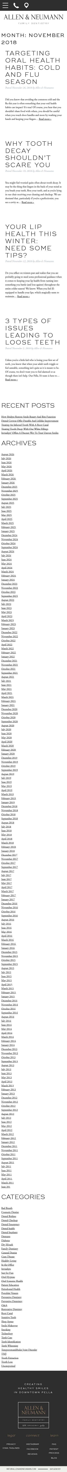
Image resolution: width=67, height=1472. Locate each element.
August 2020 (7, 725)
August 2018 (7, 822)
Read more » (45, 119)
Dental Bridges (8, 1216)
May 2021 (6, 689)
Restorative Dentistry (11, 1309)
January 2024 (8, 580)
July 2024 (6, 555)
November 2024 (9, 539)
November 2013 (9, 1053)
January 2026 (8, 483)
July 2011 (6, 1166)
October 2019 (8, 766)
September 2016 (9, 915)
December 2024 (9, 535)
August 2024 (7, 551)
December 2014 (9, 1000)
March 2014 (7, 1037)
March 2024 (7, 571)
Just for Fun (7, 1273)
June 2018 (6, 830)
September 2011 (9, 1158)
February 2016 (8, 944)
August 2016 (7, 920)
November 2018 (9, 810)
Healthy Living (8, 1261)
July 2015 (6, 972)
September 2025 (9, 499)
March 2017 (7, 891)
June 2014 (6, 1025)
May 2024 (6, 563)
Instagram (32, 1444)
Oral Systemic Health (12, 1281)
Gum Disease (7, 1256)
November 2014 (9, 1005)
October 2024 (8, 543)
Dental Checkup (9, 1220)
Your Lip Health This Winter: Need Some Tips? (31, 241)
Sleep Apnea (7, 1321)
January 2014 (8, 1045)
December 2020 (9, 709)
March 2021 (7, 697)
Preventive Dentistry (11, 1297)
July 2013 (6, 1069)
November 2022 (9, 636)
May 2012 (6, 1126)
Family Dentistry (9, 1248)
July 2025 (6, 507)
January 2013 (8, 1093)
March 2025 (7, 523)
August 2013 (7, 1065)
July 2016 (6, 924)
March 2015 (7, 988)
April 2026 (6, 470)
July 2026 (6, 458)
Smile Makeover (9, 1325)
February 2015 (8, 992)
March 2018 (7, 843)
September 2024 (9, 547)
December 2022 (9, 632)
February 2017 (8, 895)
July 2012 (6, 1118)
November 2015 (9, 956)
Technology (7, 1333)
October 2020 (8, 717)
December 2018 (9, 806)
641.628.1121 (55, 1469)
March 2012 (7, 1134)
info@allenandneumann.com (21, 1469)
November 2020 (9, 713)
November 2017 (9, 859)
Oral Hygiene (8, 1277)
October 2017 (8, 863)
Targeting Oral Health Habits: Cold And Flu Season (33, 68)
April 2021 (6, 693)
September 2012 (9, 1110)
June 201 (5, 1187)
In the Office (7, 1265)
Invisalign (6, 1269)
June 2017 (6, 879)
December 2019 (9, 758)
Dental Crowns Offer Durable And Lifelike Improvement (29, 421)
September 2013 (9, 1061)
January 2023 (8, 628)
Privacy (11, 1444)
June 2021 (6, 685)
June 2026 (6, 462)
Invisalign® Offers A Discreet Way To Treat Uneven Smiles (29, 433)
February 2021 (8, 701)
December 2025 (9, 487)
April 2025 (6, 519)
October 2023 (8, 592)
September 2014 (9, 1013)
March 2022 (7, 648)
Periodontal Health (10, 1289)
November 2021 (9, 665)
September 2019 (9, 770)
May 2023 (6, 612)
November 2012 (9, 1102)
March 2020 (7, 746)
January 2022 (8, 656)
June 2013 (6, 1073)
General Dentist (9, 1252)
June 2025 (6, 511)
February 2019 (8, 798)
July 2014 (6, 1021)
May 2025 (6, 515)
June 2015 (6, 976)
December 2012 (9, 1098)
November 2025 (9, 491)
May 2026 (6, 466)
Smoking (5, 1329)
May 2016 (6, 932)
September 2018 (9, 818)
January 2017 (8, 899)
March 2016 (7, 940)
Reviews (32, 1454)
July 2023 (6, 604)
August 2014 (7, 1017)
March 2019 (7, 794)
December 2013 (9, 1049)
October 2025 (8, 495)
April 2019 (6, 790)
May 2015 (6, 980)
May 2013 (6, 1077)
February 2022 (8, 652)
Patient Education (10, 1285)
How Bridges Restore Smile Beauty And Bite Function (28, 417)
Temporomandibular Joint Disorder (19, 1350)
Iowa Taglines (11, 1448)
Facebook (32, 1449)
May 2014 (6, 1029)
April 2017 (6, 887)
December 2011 (9, 1146)
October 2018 (8, 814)
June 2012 (6, 1122)
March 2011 (7, 1183)
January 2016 (8, 948)
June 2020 (6, 733)
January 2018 (8, 851)
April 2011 (6, 1178)
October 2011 (8, 1154)
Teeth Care (6, 1337)
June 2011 (6, 1170)
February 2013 (8, 1089)
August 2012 (7, 1114)
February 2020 (8, 749)
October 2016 (8, 911)
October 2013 (8, 1057)
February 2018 (8, 847)
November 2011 (9, 1150)
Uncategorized (8, 1366)
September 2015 (9, 964)
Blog (54, 1458)
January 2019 (8, 802)
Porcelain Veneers (9, 1293)
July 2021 (6, 681)
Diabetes (5, 1240)
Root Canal (7, 1313)
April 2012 (6, 1130)
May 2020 (6, 737)
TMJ (4, 1354)
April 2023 (6, 616)
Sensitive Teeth (8, 1317)
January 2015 (8, 996)
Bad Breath (6, 1208)
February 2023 (8, 624)
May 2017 (6, 883)
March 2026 (7, 474)
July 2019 (6, 778)
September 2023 (9, 596)
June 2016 (6, 928)
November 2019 (9, 762)
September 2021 (9, 673)
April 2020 (6, 741)
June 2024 (6, 559)
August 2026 (7, 454)
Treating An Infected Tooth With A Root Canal (24, 425)
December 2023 (9, 584)
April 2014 (6, 1033)
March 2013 (7, 1085)
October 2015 (8, 960)
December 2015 (9, 952)
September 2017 (9, 867)
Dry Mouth (7, 1244)
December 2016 (9, 903)
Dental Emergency (10, 1224)
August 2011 (7, 1162)
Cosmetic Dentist (10, 1212)
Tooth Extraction (9, 1358)
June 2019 (6, 782)
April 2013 (6, 1081)
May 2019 (6, 786)
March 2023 (7, 620)
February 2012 (8, 1138)
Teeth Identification (11, 1341)
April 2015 (6, 984)
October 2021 (8, 669)
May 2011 (6, 1174)
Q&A (4, 1305)
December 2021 (9, 661)
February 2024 (8, 576)
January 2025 (8, 531)
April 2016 (6, 936)
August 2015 (7, 968)
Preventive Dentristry (11, 1301)
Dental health (8, 1228)
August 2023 (7, 600)
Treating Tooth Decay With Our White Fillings (24, 429)
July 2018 (6, 826)
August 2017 (7, 871)
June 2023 (6, 608)
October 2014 (8, 1008)
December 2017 (9, 855)
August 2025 (7, 503)
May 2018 (6, 834)
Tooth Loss (7, 1362)
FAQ (54, 1444)
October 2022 (8, 640)
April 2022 (6, 644)
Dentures (5, 1236)
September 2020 (9, 721)
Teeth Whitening (9, 1346)
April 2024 (6, 567)
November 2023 (9, 588)
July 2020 (6, 729)
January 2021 (8, 705)
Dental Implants (9, 1232)
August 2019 (7, 774)
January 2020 (8, 754)
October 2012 (8, 1106)
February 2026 (8, 478)
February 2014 (8, 1041)
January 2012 (8, 1142)
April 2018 (6, 839)
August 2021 (7, 677)
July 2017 (6, 875)
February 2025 (8, 527)
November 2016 (9, 907)
